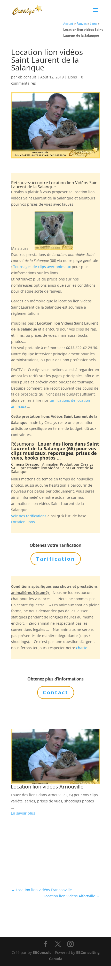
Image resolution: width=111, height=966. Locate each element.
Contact (55, 692)
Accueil (68, 23)
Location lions (23, 521)
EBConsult (42, 952)
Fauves (82, 23)
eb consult (27, 77)
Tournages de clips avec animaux (42, 266)
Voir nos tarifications (28, 515)
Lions (93, 23)
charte (81, 647)
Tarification (55, 558)
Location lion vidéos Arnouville (47, 786)
